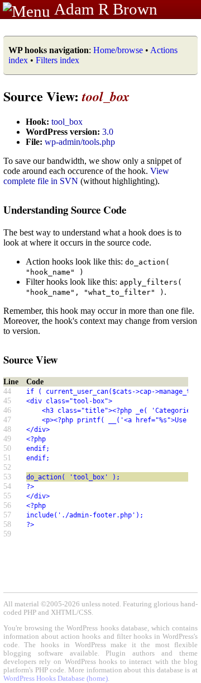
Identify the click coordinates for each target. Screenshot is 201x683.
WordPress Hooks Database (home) (55, 678)
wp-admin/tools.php (80, 142)
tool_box (67, 121)
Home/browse (118, 50)
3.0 (107, 131)
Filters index (57, 60)
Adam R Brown (105, 9)
